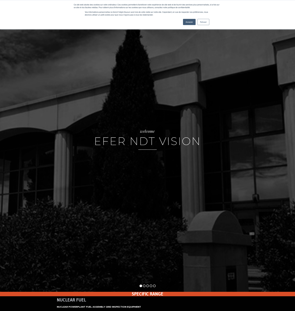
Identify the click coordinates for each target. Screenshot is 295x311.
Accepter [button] (189, 22)
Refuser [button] (203, 22)
